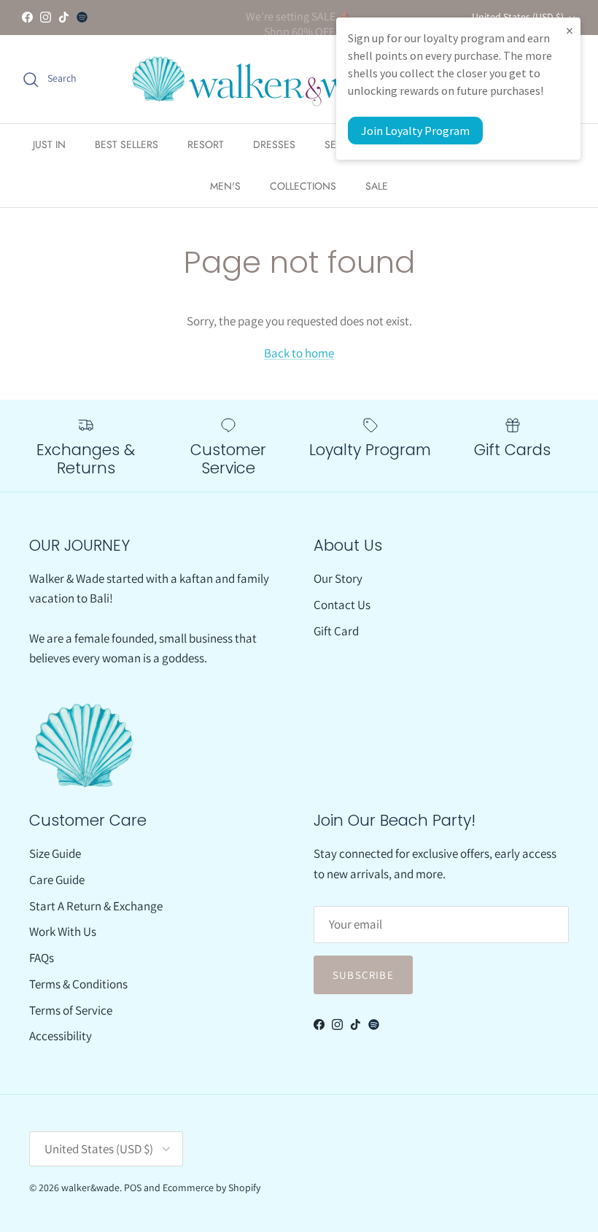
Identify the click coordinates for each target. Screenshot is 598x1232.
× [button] (569, 30)
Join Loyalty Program (415, 130)
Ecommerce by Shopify (211, 1187)
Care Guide (57, 880)
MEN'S (225, 186)
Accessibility (60, 1036)
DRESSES (274, 144)
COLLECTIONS (303, 186)
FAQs (41, 958)
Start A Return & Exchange (96, 906)
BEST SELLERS (126, 144)
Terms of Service (70, 1010)
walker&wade (90, 1187)
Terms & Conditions (78, 984)
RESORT (205, 144)
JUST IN (49, 144)
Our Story (338, 578)
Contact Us (342, 605)
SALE (376, 186)
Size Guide (55, 853)
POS (132, 1187)
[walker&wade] (272, 79)
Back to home (299, 353)
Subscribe (363, 975)
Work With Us (62, 931)
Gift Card (336, 631)
